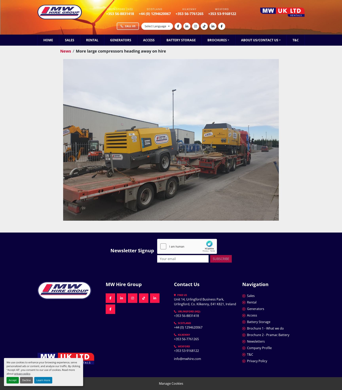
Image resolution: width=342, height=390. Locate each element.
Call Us (130, 26)
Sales (69, 40)
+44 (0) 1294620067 (155, 13)
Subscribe (221, 259)
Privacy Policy (257, 361)
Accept (13, 380)
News (65, 51)
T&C (296, 40)
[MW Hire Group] (68, 290)
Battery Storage (181, 40)
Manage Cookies (171, 383)
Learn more (43, 380)
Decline (26, 380)
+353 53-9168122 (222, 13)
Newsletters (256, 341)
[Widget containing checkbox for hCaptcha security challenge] (187, 246)
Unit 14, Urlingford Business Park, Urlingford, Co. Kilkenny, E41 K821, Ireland (205, 301)
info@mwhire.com (187, 359)
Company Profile (259, 348)
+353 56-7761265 (189, 13)
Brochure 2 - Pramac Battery (268, 335)
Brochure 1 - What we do (265, 328)
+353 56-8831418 (120, 13)
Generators (120, 40)
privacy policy (22, 373)
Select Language (155, 26)
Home (48, 40)
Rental (92, 40)
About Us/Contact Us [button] (259, 40)
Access (149, 40)
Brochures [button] (217, 40)
